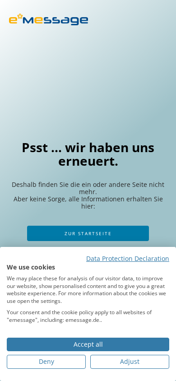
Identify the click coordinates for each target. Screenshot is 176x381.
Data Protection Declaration (127, 259)
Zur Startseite (88, 233)
